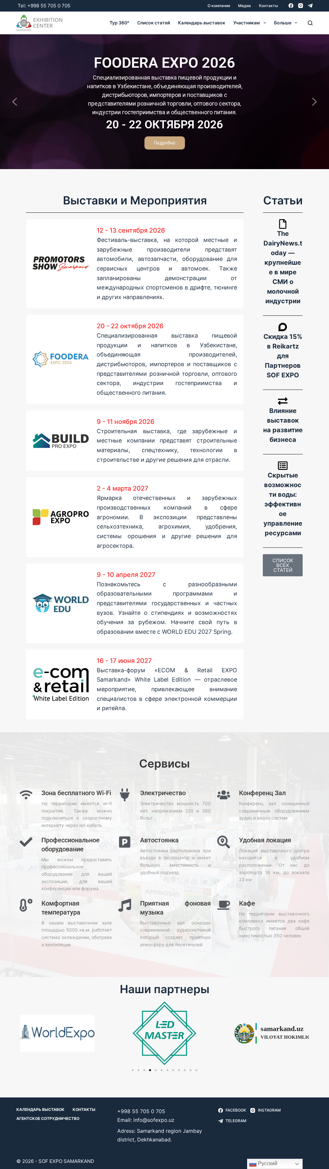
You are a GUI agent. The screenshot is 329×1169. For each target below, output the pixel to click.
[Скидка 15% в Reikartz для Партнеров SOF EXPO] (283, 327)
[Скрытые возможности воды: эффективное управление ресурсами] (283, 465)
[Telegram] (310, 5)
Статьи (283, 200)
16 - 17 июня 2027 (124, 661)
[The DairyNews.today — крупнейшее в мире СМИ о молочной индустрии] (283, 224)
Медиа (244, 5)
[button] (15, 102)
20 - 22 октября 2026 (130, 326)
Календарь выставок (201, 22)
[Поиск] (310, 23)
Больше (282, 22)
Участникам (246, 22)
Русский (267, 1163)
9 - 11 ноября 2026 (126, 421)
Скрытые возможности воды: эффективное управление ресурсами (282, 504)
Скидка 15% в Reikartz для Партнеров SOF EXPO (282, 356)
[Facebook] (291, 5)
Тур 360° (119, 22)
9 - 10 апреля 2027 (126, 575)
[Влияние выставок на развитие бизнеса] (283, 401)
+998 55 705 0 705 (48, 6)
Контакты (268, 5)
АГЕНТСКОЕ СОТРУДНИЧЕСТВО (47, 1118)
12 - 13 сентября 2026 (131, 230)
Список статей (153, 22)
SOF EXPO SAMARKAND (66, 1161)
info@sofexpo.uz (153, 1120)
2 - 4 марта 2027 (122, 488)
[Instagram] (300, 5)
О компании (219, 5)
